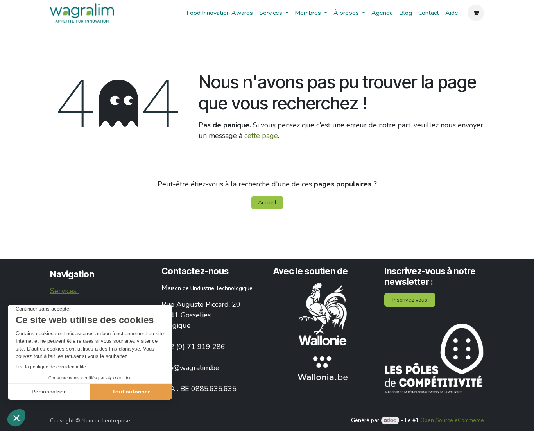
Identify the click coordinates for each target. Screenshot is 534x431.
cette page (261, 135)
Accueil (267, 202)
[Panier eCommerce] (476, 13)
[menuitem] (219, 13)
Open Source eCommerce (452, 420)
